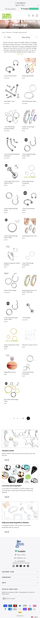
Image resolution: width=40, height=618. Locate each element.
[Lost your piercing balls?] (20, 474)
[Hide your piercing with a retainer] (20, 511)
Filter (9, 37)
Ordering (6, 577)
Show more (20, 54)
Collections (9, 32)
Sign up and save (10, 589)
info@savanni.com (21, 558)
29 (23, 418)
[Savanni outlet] (20, 439)
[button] (35, 617)
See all (7, 460)
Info (4, 583)
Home (3, 32)
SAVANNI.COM (8, 572)
